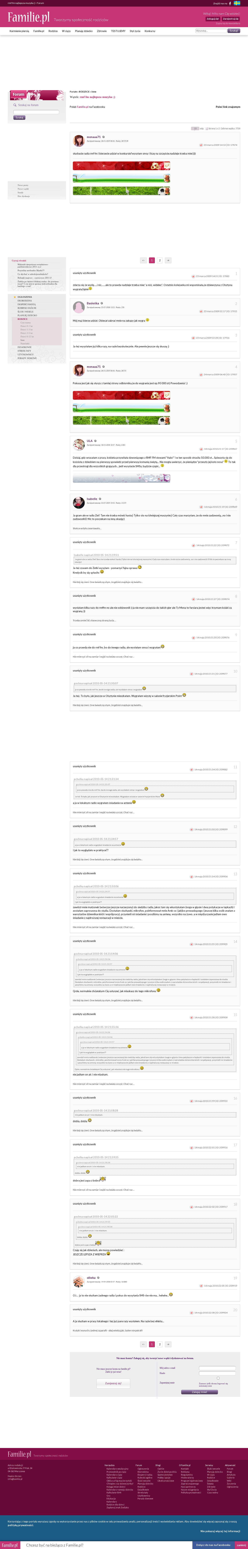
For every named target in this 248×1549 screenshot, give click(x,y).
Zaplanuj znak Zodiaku (118, 1507)
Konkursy (150, 31)
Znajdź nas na (220, 3)
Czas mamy (26, 322)
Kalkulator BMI (114, 1492)
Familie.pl (39, 31)
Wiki (229, 1480)
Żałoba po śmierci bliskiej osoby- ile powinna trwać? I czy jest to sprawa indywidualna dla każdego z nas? (38, 283)
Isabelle (92, 499)
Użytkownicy (144, 1495)
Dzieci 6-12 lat (27, 336)
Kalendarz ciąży (114, 1474)
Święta (210, 1483)
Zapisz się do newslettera (228, 23)
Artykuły (231, 1474)
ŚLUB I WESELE (26, 312)
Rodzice (53, 31)
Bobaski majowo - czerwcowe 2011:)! (35, 278)
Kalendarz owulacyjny (117, 1468)
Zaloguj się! (213, 18)
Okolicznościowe (166, 1480)
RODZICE (84, 91)
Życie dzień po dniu (167, 1471)
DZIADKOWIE (25, 347)
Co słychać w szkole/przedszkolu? (33, 274)
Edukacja (111, 1498)
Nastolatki (25, 343)
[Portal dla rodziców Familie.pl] (29, 23)
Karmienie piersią (19, 31)
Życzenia (231, 1483)
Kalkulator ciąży (114, 1477)
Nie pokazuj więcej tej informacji (220, 1531)
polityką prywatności (20, 1525)
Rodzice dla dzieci (115, 1504)
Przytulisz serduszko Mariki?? (31, 270)
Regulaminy (187, 1474)
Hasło (162, 1373)
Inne (93, 91)
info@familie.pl (15, 1479)
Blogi (229, 1471)
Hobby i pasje (164, 1477)
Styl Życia (212, 1489)
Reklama (185, 1471)
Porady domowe (145, 1498)
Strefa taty (143, 1492)
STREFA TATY (24, 351)
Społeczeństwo (165, 1474)
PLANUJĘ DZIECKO (27, 315)
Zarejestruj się (230, 18)
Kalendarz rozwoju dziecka (120, 1489)
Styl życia (135, 31)
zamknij (241, 1545)
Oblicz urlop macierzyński (119, 1480)
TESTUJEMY (118, 31)
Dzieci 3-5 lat (27, 333)
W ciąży (66, 31)
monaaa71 (94, 137)
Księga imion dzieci (116, 1486)
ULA (90, 441)
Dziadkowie (143, 1489)
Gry (108, 1495)
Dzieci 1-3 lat (27, 329)
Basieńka (93, 303)
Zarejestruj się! (113, 1383)
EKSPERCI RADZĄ (27, 304)
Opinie (161, 1468)
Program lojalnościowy (192, 1480)
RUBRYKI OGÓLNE (27, 308)
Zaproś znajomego (190, 1483)
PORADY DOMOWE (27, 358)
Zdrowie (102, 31)
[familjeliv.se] (237, 3)
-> (168, 260)
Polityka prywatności (191, 1492)
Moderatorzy (187, 1477)
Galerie (231, 1477)
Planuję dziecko (84, 31)
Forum (73, 91)
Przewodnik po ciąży (116, 1471)
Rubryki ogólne (145, 1477)
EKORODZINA (25, 300)
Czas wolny (212, 1492)
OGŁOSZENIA (25, 297)
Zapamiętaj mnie (167, 1382)
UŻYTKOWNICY (26, 354)
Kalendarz (112, 1501)
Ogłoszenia (143, 1468)
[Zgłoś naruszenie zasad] (201, 144)
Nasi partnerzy (188, 1486)
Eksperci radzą (145, 1474)
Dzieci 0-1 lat (27, 326)
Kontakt (185, 1468)
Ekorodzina (143, 1471)
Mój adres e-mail (167, 1368)
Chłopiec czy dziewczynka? (120, 1483)
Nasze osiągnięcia (190, 1489)
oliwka (91, 1277)
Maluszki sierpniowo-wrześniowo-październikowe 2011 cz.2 (33, 265)
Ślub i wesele (144, 1480)
